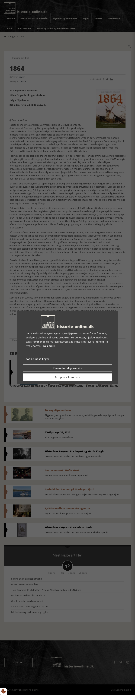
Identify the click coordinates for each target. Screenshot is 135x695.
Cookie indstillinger (37, 359)
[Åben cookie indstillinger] (3, 691)
